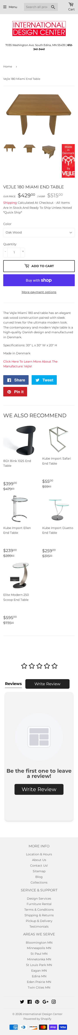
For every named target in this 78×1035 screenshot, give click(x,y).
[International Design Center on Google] (45, 1002)
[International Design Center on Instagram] (54, 1002)
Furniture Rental (39, 904)
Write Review (47, 684)
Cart (71, 9)
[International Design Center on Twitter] (22, 1002)
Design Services (39, 898)
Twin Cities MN (39, 987)
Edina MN (39, 976)
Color (7, 224)
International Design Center (42, 1014)
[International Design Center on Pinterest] (37, 1002)
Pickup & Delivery (39, 921)
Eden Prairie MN (39, 982)
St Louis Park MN (39, 965)
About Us (39, 860)
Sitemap (39, 871)
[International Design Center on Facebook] (29, 1002)
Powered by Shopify (37, 1018)
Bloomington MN (39, 943)
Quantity (9, 244)
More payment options (39, 292)
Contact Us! (39, 865)
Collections (39, 882)
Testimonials (39, 926)
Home (7, 66)
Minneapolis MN (39, 948)
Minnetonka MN (39, 959)
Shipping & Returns (39, 915)
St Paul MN (39, 954)
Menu (13, 7)
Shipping (10, 203)
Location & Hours (39, 854)
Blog (39, 877)
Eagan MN (39, 971)
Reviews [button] (13, 683)
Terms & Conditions (39, 910)
